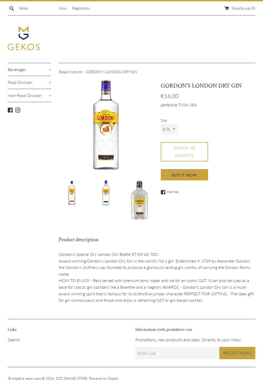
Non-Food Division (29, 95)
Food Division (29, 82)
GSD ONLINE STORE (71, 378)
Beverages (29, 69)
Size (164, 120)
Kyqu (63, 8)
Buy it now (184, 175)
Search (14, 339)
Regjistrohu (81, 8)
